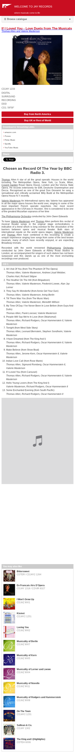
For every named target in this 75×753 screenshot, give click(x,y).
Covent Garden (10, 185)
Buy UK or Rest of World (37, 120)
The (4, 216)
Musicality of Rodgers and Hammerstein (39, 697)
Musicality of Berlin (27, 641)
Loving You (23, 627)
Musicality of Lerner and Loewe (34, 669)
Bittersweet (23, 571)
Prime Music (9, 139)
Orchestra (26, 216)
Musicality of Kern (27, 655)
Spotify (7, 143)
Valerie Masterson (11, 200)
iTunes (7, 135)
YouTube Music (10, 147)
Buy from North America (37, 114)
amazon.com (9, 132)
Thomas (6, 179)
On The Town (24, 711)
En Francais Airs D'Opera (31, 585)
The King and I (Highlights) (31, 739)
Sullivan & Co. (24, 725)
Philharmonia (13, 216)
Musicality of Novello (28, 683)
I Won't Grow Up (25, 599)
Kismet (21, 613)
